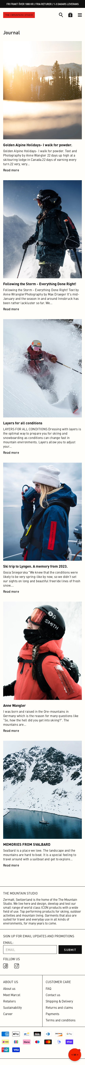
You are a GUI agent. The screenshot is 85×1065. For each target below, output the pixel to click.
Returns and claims (59, 1007)
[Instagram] (17, 967)
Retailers (9, 1001)
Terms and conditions (61, 1020)
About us (9, 988)
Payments (52, 1014)
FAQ (48, 988)
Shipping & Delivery (59, 1001)
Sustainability (12, 1007)
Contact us (53, 995)
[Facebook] (6, 967)
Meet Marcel (11, 995)
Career (8, 1014)
